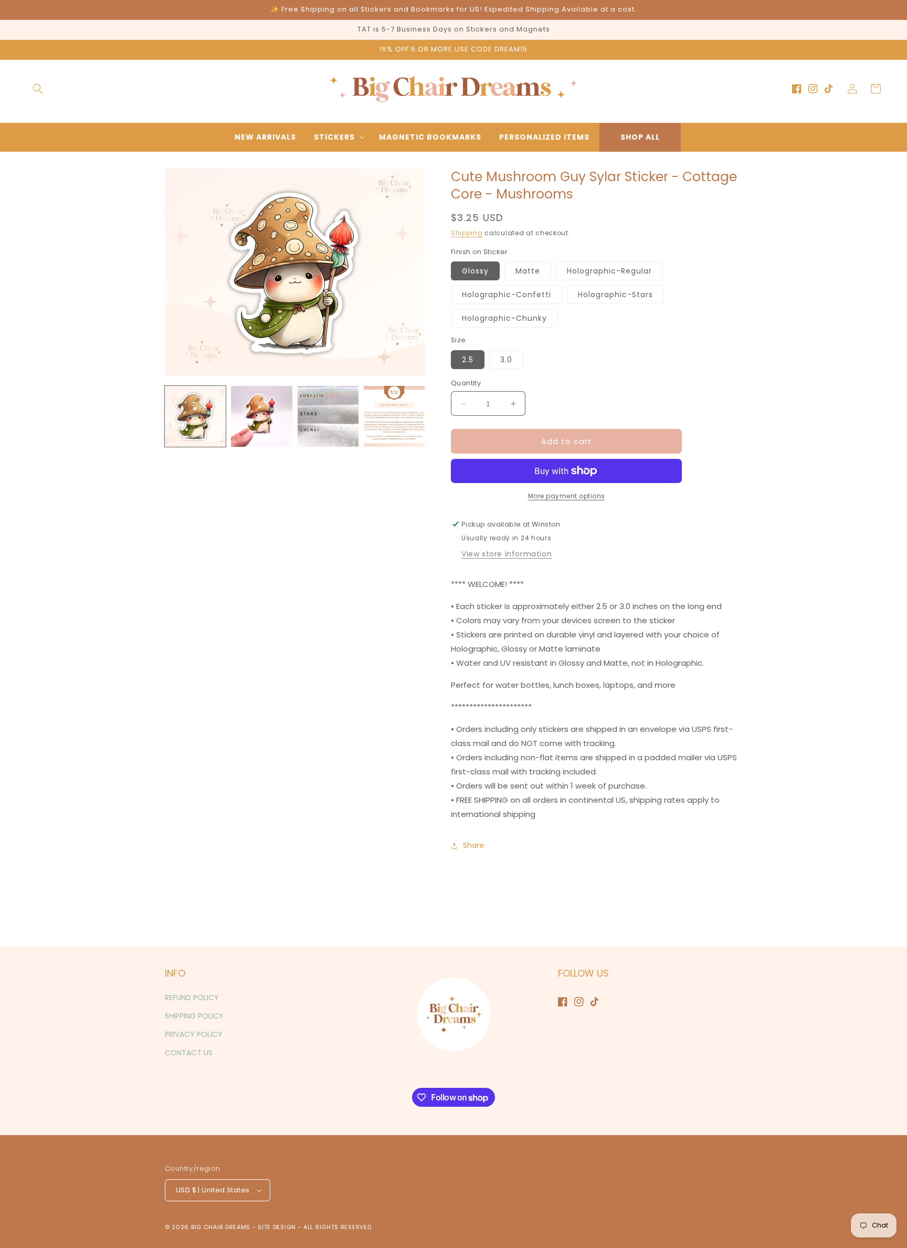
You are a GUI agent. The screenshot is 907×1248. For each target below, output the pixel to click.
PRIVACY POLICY (194, 1034)
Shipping (467, 232)
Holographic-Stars (615, 294)
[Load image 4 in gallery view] (394, 416)
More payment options (566, 495)
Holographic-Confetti (506, 294)
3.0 (506, 359)
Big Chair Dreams (220, 1227)
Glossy (475, 271)
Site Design (277, 1227)
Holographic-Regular (609, 271)
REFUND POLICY (192, 997)
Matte (527, 271)
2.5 (467, 359)
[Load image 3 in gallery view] (328, 416)
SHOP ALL (640, 137)
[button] (37, 88)
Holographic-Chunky (504, 318)
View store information (506, 554)
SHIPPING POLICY (194, 1016)
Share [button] (473, 845)
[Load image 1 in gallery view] (195, 416)
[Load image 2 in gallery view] (261, 416)
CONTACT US (189, 1052)
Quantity (466, 383)
